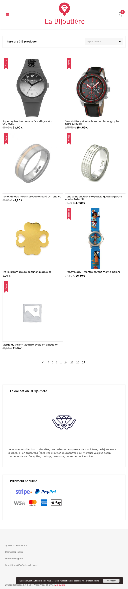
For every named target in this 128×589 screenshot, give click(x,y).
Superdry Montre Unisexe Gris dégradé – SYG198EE (27, 122)
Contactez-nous (14, 552)
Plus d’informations (90, 580)
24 (66, 362)
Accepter (111, 580)
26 (77, 362)
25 (72, 362)
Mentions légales (14, 558)
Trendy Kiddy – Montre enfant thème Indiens (92, 272)
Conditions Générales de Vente (22, 565)
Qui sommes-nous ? (16, 545)
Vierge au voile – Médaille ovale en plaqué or (30, 344)
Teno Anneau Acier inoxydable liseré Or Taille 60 (31, 196)
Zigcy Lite (60, 584)
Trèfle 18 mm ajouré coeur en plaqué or (26, 272)
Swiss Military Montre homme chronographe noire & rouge (92, 122)
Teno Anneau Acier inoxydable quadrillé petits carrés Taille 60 (93, 197)
